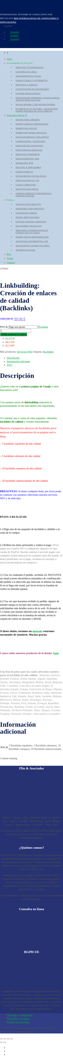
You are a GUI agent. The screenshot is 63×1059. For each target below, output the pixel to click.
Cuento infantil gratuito (31, 222)
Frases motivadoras (27, 217)
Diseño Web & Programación (32, 237)
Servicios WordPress (28, 154)
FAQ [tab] (9, 365)
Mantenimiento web (27, 159)
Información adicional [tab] (18, 361)
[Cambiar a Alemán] (8, 1054)
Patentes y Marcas (27, 85)
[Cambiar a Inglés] (8, 1051)
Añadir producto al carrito (13, 334)
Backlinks (48, 351)
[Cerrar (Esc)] (11, 1038)
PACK (4, 326)
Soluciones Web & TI (17, 115)
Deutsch (14, 39)
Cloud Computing (26, 185)
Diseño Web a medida (28, 120)
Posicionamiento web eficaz (32, 137)
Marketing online (26, 128)
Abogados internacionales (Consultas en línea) (32, 231)
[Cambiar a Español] (8, 1047)
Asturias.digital (25, 250)
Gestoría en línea (26, 72)
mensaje (37, 631)
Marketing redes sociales (31, 133)
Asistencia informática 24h (32, 241)
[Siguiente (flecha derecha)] (4, 1042)
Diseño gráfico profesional (32, 124)
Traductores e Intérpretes (32, 80)
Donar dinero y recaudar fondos (35, 104)
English (14, 35)
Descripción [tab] (13, 358)
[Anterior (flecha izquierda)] (1, 1042)
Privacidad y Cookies (18, 1018)
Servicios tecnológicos (30, 67)
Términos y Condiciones (20, 1015)
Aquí (55, 653)
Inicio (9, 59)
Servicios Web (24, 351)
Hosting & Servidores (28, 167)
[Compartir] (8, 1038)
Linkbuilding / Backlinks (30, 141)
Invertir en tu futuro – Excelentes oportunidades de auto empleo (37, 110)
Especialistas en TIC (27, 180)
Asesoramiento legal (28, 76)
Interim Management (28, 93)
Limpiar (44, 326)
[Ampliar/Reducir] (1, 1038)
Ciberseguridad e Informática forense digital (34, 194)
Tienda (10, 258)
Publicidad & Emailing (29, 150)
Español (14, 32)
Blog (9, 254)
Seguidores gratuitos (28, 226)
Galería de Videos (26, 213)
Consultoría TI (24, 172)
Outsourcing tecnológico (31, 176)
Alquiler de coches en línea (33, 246)
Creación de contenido (29, 146)
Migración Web (24, 163)
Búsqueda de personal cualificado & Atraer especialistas (37, 99)
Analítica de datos (27, 189)
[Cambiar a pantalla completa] (4, 1038)
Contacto (11, 262)
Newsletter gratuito (28, 204)
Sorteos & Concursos (18, 1022)
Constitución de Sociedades (32, 89)
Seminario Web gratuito (30, 209)
